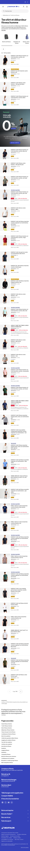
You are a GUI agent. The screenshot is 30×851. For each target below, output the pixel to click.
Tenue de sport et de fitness (8, 732)
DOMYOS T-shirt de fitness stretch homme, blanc (19, 604)
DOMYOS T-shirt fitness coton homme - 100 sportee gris (18, 164)
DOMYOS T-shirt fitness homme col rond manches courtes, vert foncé (19, 388)
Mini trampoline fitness (7, 762)
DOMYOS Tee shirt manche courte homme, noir (19, 71)
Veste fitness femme (6, 723)
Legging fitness (5, 750)
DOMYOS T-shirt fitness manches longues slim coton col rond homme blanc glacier (20, 447)
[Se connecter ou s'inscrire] (23, 6)
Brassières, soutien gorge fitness (9, 760)
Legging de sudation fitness (8, 740)
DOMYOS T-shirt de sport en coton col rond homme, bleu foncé (19, 253)
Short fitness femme (6, 728)
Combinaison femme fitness (8, 734)
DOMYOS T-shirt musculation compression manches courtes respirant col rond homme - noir (19, 431)
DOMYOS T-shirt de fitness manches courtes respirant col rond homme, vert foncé (20, 575)
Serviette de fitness (6, 746)
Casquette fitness (5, 754)
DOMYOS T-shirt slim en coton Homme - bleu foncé (18, 340)
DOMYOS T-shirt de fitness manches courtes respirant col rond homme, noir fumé (20, 223)
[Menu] (3, 6)
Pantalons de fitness (16, 42)
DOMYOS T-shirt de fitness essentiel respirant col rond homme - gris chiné (20, 491)
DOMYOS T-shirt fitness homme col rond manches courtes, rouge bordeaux (19, 237)
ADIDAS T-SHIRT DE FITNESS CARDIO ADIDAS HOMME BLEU (20, 401)
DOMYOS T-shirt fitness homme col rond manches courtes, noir (19, 56)
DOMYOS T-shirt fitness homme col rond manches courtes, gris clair (19, 192)
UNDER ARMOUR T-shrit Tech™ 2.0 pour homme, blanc (19, 631)
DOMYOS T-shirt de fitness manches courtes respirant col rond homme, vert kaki (20, 661)
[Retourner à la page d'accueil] (13, 6)
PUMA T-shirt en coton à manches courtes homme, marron (19, 557)
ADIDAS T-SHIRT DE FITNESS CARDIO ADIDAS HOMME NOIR (20, 326)
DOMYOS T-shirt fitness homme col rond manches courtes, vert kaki (19, 177)
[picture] (5, 60)
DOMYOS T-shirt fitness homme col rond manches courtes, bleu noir (19, 150)
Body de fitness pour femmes (8, 756)
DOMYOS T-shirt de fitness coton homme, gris (19, 675)
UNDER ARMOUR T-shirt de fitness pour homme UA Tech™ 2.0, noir (19, 476)
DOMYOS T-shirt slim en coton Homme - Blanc (18, 208)
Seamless (3, 752)
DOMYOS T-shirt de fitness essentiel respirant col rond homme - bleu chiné (20, 461)
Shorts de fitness (6, 41)
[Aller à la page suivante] (20, 691)
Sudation (3, 748)
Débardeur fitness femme (7, 730)
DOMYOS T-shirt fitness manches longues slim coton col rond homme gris (20, 417)
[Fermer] (27, 2)
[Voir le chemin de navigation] (2, 15)
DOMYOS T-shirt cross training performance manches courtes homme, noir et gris (18, 590)
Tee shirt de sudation (6, 742)
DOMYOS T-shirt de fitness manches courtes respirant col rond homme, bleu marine (20, 538)
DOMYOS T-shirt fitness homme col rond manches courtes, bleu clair (19, 310)
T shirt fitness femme (6, 725)
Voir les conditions (15, 142)
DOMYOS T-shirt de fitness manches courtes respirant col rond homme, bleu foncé (20, 645)
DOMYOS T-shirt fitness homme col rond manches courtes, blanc (19, 97)
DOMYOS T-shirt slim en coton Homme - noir (18, 295)
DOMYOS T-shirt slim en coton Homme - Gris (18, 355)
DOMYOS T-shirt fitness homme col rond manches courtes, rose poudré (20, 370)
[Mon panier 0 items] (27, 6)
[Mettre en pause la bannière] (25, 2)
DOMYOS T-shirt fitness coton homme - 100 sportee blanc (18, 83)
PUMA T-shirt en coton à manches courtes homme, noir (19, 522)
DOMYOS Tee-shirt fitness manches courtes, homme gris (20, 266)
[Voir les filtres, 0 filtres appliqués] (3, 49)
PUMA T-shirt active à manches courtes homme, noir (18, 617)
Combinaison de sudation (7, 758)
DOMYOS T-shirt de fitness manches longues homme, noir (20, 281)
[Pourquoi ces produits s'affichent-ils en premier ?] (2, 53)
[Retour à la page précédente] (9, 691)
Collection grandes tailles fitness (9, 738)
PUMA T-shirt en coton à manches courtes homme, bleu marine (19, 506)
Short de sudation (5, 736)
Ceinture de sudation (6, 744)
